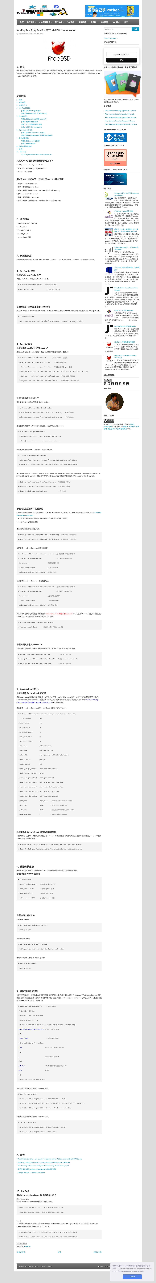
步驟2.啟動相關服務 (28, 144)
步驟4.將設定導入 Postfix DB (31, 127)
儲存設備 (103, 23)
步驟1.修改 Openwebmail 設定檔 (33, 133)
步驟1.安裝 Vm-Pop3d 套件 (31, 111)
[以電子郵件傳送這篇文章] (17, 1243)
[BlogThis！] (20, 1243)
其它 (125, 23)
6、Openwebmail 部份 (25, 130)
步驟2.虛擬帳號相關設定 (29, 122)
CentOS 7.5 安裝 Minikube (124, 310)
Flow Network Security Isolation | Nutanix (119, 114)
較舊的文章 (98, 1252)
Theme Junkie (108, 1266)
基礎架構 (57, 23)
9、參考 (19, 149)
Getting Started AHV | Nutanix (125, 326)
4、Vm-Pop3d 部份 (23, 108)
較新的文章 (21, 1252)
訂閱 (121, 60)
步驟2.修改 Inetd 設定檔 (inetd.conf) (34, 113)
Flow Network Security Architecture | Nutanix (121, 124)
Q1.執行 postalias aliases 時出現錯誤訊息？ (37, 155)
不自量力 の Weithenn (34, 1266)
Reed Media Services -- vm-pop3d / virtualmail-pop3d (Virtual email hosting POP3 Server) (50, 1159)
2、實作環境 (21, 102)
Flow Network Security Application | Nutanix (120, 111)
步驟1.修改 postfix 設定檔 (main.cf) (33, 119)
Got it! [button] (132, 1277)
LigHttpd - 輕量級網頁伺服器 (124, 342)
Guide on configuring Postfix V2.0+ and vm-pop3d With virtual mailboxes (44, 1162)
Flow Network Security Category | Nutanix (120, 121)
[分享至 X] (22, 1243)
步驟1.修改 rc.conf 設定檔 (30, 141)
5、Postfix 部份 (22, 116)
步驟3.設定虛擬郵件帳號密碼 (31, 124)
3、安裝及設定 (22, 105)
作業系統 (69, 23)
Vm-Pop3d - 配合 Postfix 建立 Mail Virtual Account (46, 30)
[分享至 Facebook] (24, 1243)
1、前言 (19, 100)
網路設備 (81, 23)
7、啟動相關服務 (23, 138)
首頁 (22, 22)
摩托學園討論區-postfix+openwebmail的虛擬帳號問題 (37, 1169)
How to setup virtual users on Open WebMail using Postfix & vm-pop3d (43, 1166)
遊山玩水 (115, 23)
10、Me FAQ (21, 152)
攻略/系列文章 (43, 23)
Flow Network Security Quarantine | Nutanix (120, 117)
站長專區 (29, 23)
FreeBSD (27, 1246)
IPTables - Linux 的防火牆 (123, 211)
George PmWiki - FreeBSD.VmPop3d (31, 1173)
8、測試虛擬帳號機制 (24, 146)
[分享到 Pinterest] (26, 1243)
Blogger (50, 1266)
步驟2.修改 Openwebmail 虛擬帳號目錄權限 (37, 135)
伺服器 (92, 23)
